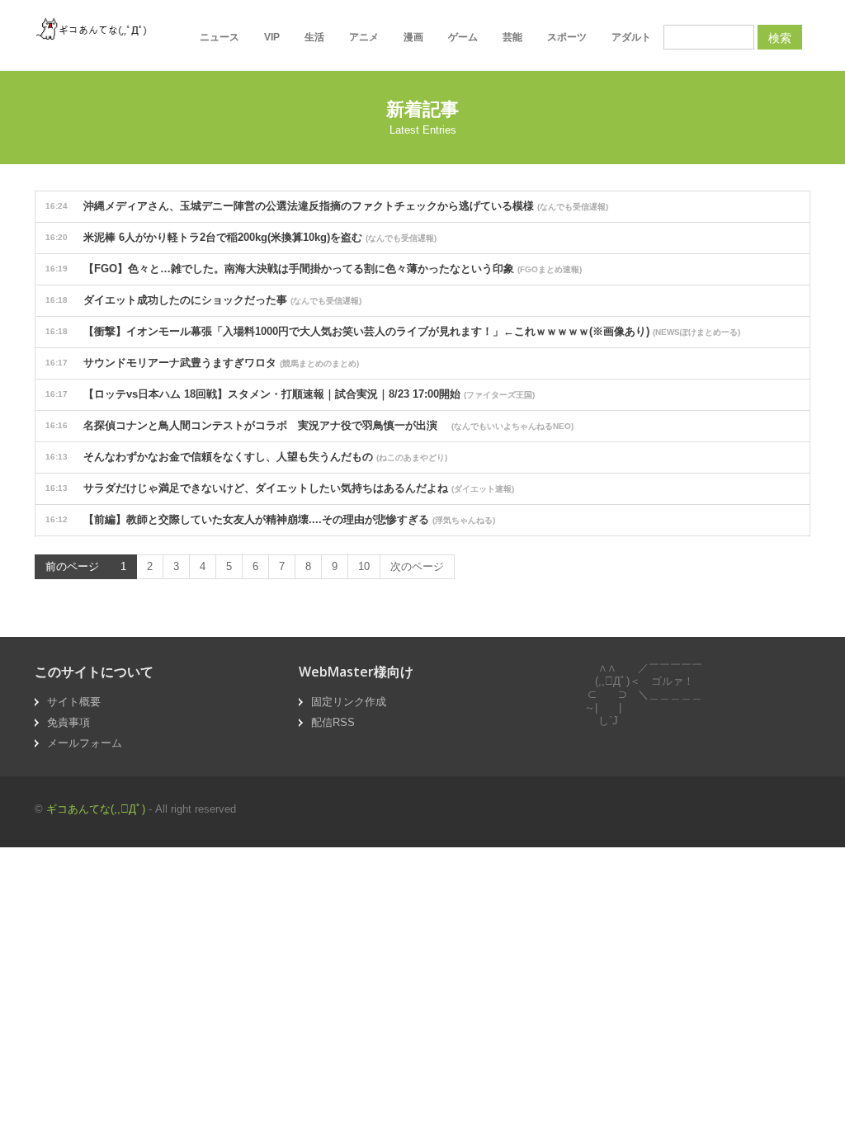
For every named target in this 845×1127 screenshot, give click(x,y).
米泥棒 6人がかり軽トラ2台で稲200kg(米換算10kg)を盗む (241, 237)
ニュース (219, 37)
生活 (314, 37)
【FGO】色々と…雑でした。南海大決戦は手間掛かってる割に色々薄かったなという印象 (313, 268)
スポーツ (567, 37)
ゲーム (463, 37)
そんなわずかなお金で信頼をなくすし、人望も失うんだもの (246, 456)
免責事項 (68, 722)
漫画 (413, 37)
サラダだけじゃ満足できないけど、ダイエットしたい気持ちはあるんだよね (279, 488)
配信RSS (333, 722)
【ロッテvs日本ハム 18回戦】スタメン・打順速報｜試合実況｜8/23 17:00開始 (290, 394)
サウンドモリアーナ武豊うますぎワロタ (202, 362)
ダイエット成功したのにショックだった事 (203, 300)
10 (364, 566)
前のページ (72, 566)
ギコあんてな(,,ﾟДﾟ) (95, 809)
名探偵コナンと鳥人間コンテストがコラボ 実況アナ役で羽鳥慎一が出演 (309, 425)
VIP (272, 37)
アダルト (631, 37)
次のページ (417, 566)
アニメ (364, 37)
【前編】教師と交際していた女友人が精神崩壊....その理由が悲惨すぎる (270, 519)
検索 (779, 37)
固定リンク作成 (348, 702)
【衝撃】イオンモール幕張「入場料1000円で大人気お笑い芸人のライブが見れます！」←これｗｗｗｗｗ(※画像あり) (392, 331)
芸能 (512, 37)
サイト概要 (74, 702)
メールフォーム (84, 743)
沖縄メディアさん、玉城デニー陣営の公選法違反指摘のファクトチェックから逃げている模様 (326, 206)
